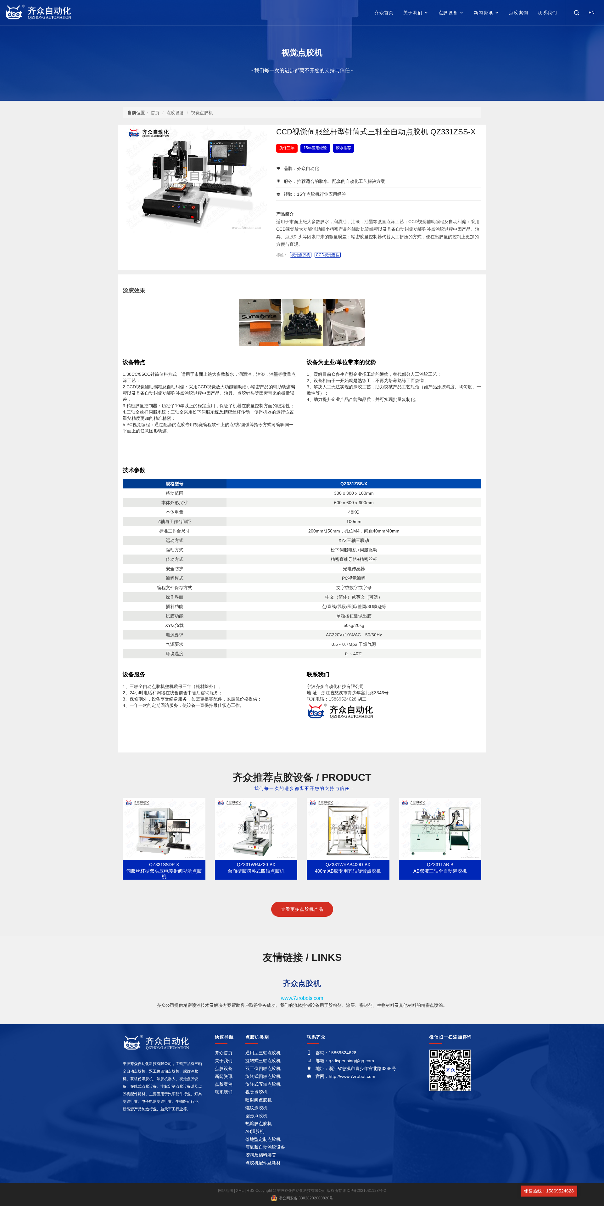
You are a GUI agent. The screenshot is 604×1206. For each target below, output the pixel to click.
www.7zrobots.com (302, 998)
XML (240, 1190)
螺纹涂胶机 (256, 1107)
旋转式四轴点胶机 (263, 1076)
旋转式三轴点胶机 (263, 1060)
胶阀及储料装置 (260, 1155)
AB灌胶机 (254, 1131)
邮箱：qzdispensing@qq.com (345, 1060)
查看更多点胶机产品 (302, 909)
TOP (586, 1191)
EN (592, 12)
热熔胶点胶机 (258, 1123)
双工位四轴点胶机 (263, 1068)
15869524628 (342, 699)
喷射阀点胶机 (258, 1099)
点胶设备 (448, 12)
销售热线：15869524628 (549, 1190)
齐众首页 (384, 12)
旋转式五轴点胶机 (263, 1084)
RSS (250, 1190)
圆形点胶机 (256, 1115)
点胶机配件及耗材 (263, 1162)
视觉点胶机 (302, 52)
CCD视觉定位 (327, 255)
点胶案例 (518, 12)
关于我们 (413, 12)
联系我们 (547, 12)
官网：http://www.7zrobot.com (345, 1076)
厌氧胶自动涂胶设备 (265, 1147)
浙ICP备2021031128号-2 (364, 1190)
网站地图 (226, 1190)
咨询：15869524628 (336, 1052)
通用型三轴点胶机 (263, 1052)
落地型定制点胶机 (263, 1139)
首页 (155, 112)
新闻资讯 (483, 12)
